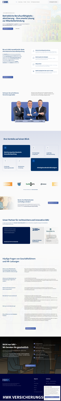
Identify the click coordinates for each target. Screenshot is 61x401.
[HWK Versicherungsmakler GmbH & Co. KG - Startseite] (5, 2)
